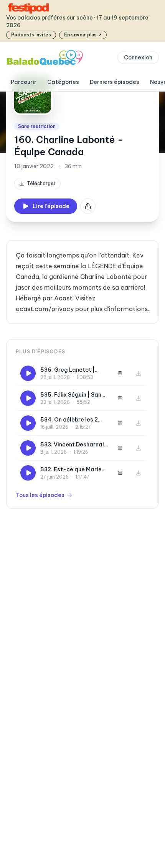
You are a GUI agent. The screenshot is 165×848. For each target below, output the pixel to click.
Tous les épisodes (40, 495)
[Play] (28, 373)
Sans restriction (37, 126)
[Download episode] (138, 373)
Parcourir (23, 82)
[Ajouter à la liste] (120, 373)
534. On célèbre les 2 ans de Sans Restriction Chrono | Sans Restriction (72, 419)
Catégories (63, 82)
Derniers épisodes (114, 82)
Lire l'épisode (51, 206)
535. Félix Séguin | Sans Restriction (72, 395)
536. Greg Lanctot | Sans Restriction (67, 370)
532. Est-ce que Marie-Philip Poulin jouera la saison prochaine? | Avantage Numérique (72, 469)
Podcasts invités (31, 35)
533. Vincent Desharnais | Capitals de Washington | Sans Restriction (73, 444)
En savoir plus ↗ (83, 35)
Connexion (138, 57)
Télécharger (41, 183)
